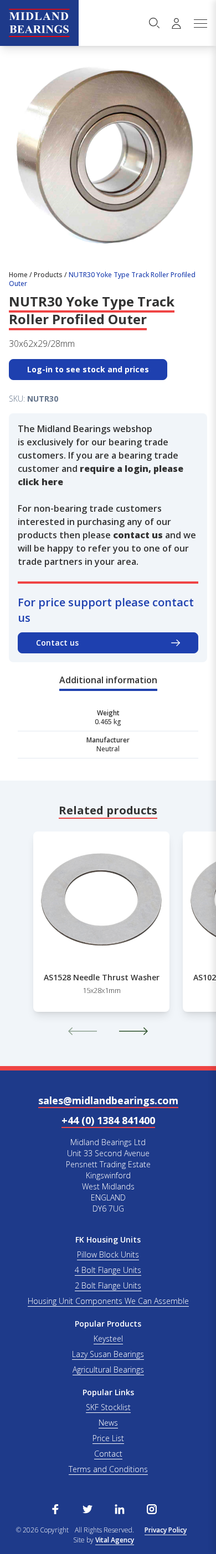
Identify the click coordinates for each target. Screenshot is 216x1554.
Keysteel (108, 1338)
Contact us (57, 642)
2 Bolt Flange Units (108, 1285)
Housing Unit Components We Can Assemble (108, 1301)
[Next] (133, 1031)
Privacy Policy (166, 1530)
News (108, 1422)
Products (48, 274)
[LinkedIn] (120, 1508)
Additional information (108, 680)
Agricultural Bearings (108, 1369)
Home (18, 274)
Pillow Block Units (108, 1254)
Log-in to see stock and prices (88, 369)
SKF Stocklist (108, 1407)
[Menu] (200, 23)
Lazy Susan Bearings (108, 1354)
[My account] (176, 23)
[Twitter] (87, 1508)
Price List (108, 1438)
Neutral (108, 748)
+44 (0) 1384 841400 (108, 1120)
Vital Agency (114, 1540)
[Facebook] (55, 1508)
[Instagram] (152, 1508)
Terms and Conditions (108, 1469)
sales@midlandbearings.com (108, 1100)
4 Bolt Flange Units (108, 1270)
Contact (108, 1453)
